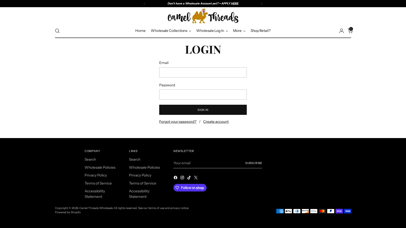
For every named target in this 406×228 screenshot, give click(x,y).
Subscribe (253, 163)
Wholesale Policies (100, 167)
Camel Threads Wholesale (95, 208)
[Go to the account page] (340, 31)
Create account (216, 121)
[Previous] (144, 3)
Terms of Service (98, 183)
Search (90, 159)
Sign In (203, 109)
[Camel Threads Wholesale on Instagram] (182, 178)
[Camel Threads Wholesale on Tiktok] (189, 178)
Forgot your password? (177, 121)
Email (164, 63)
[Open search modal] (57, 31)
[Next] (261, 3)
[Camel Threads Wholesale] (203, 16)
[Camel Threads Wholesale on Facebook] (175, 178)
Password (167, 85)
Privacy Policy (96, 175)
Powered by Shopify (68, 212)
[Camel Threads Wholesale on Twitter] (196, 178)
